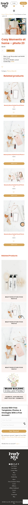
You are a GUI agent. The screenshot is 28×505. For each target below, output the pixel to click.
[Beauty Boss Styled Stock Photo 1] (14, 345)
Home (2, 14)
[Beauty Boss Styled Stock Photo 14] (14, 277)
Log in (17, 443)
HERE (12, 61)
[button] (24, 20)
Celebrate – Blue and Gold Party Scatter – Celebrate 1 (14, 397)
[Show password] (24, 423)
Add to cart (10, 50)
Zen (14, 503)
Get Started (14, 431)
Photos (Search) (9, 14)
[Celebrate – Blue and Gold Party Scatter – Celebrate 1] (14, 383)
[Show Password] (24, 424)
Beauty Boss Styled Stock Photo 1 (14, 368)
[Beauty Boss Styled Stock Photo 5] (14, 310)
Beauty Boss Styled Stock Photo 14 (14, 297)
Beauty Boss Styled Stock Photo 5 (14, 322)
